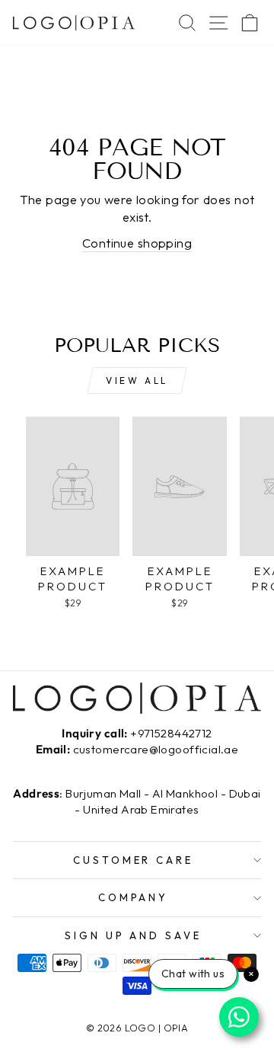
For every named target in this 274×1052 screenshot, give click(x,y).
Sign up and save (133, 935)
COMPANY (133, 897)
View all (137, 380)
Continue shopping (137, 243)
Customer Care (133, 860)
